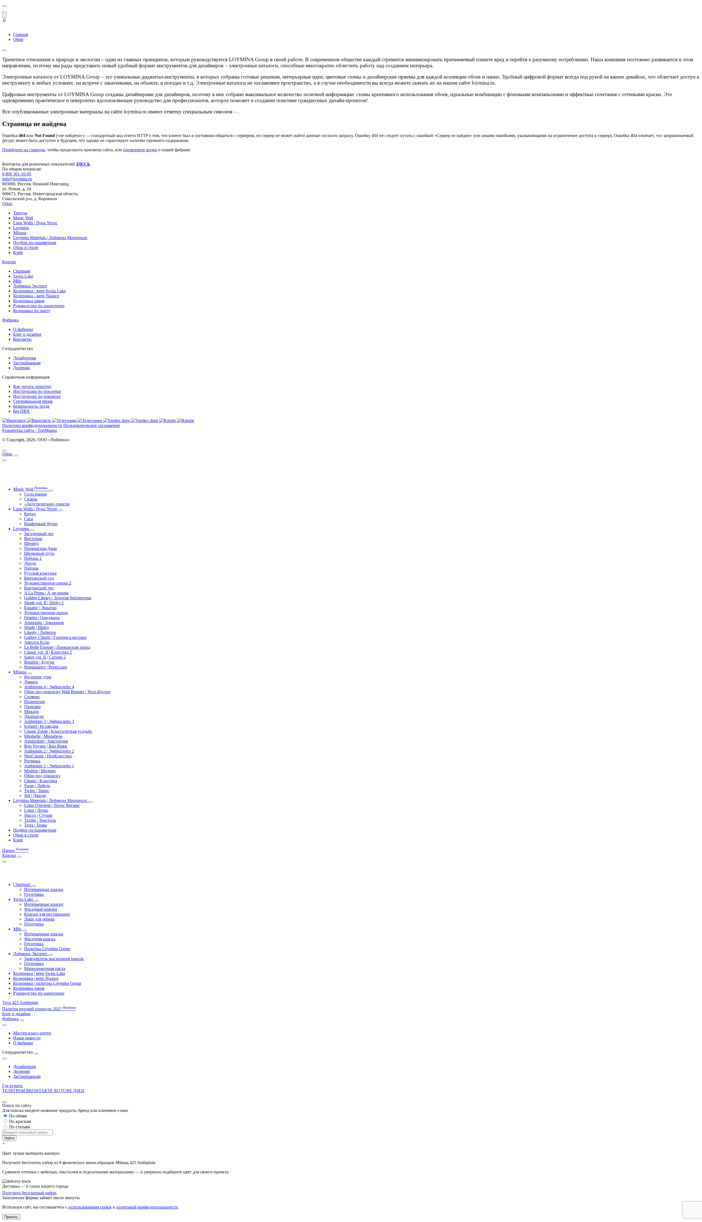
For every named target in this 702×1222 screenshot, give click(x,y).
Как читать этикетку (32, 386)
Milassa (19, 232)
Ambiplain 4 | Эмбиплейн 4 (49, 686)
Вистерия (33, 538)
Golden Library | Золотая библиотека (57, 597)
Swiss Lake (23, 276)
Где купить (12, 1085)
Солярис (32, 696)
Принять (11, 1217)
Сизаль (30, 499)
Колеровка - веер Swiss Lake (39, 291)
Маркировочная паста (44, 968)
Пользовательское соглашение (91, 425)
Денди (30, 563)
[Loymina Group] (2, 9)
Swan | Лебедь (37, 785)
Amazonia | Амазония (44, 622)
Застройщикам (27, 362)
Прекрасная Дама (40, 548)
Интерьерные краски (43, 889)
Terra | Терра (35, 825)
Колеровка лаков (28, 300)
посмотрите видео (140, 149)
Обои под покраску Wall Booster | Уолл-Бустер (67, 691)
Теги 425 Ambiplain (20, 1002)
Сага (28, 518)
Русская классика (40, 573)
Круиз (30, 513)
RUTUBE (63, 1090)
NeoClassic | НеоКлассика (48, 756)
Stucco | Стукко (38, 815)
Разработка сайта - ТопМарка (29, 430)
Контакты (22, 339)
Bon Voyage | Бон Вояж (45, 746)
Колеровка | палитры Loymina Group (47, 983)
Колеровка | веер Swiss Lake (39, 973)
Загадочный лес (39, 533)
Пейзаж (31, 568)
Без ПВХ (21, 411)
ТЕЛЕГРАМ (14, 1090)
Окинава (32, 706)
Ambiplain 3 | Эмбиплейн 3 (49, 721)
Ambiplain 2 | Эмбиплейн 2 (49, 751)
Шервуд (31, 543)
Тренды (20, 213)
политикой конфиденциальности (147, 1207)
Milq (17, 281)
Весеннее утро (37, 677)
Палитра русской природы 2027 (39, 1008)
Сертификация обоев (33, 401)
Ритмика (32, 761)
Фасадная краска (39, 938)
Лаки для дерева (39, 919)
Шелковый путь (39, 553)
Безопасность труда (31, 406)
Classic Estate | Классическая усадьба (58, 731)
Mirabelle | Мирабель (43, 736)
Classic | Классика (40, 780)
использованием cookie (90, 1207)
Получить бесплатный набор (29, 1192)
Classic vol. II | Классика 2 (48, 652)
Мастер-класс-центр (32, 1033)
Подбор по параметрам (34, 242)
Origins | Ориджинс (42, 617)
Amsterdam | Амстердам (46, 741)
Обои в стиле (25, 247)
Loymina (21, 227)
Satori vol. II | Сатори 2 (45, 657)
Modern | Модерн (40, 770)
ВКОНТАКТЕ (40, 1090)
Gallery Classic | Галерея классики (55, 637)
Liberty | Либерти (40, 632)
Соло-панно (35, 494)
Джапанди (34, 716)
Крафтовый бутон (41, 523)
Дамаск (31, 681)
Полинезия (34, 701)
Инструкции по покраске (37, 396)
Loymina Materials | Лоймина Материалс (50, 237)
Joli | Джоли (35, 795)
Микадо (31, 711)
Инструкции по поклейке (37, 391)
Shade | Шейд (36, 627)
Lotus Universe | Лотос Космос (52, 805)
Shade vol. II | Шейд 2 (44, 602)
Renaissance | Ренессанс (45, 667)
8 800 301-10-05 (16, 174)
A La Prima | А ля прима (46, 593)
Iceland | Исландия (41, 726)
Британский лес (39, 588)
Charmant (21, 271)
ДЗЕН (78, 1090)
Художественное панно (46, 612)
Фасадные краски (40, 909)
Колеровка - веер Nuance (36, 295)
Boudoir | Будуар (39, 662)
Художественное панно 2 (47, 583)
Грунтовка (34, 894)
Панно (15, 850)
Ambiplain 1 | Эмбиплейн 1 (49, 766)
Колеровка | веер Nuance (36, 978)
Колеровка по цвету (31, 310)
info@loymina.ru (17, 179)
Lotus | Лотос (36, 810)
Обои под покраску (42, 775)
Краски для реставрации (47, 914)
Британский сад (39, 578)
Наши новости (27, 1038)
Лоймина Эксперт (30, 286)
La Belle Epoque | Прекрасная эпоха (57, 647)
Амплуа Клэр (36, 642)
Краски (9, 261)
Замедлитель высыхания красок (54, 958)
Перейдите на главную (23, 149)
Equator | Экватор (40, 607)
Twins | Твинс (36, 790)
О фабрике (23, 329)
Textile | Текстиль (40, 820)
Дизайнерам (24, 358)
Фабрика (10, 320)
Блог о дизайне (27, 334)
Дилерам (21, 367)
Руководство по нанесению (38, 305)
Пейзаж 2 (33, 558)
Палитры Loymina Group (47, 948)
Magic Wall (23, 218)
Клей (18, 252)
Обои (7, 203)
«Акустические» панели (47, 504)
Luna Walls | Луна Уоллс (35, 222)
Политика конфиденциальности (32, 425)
